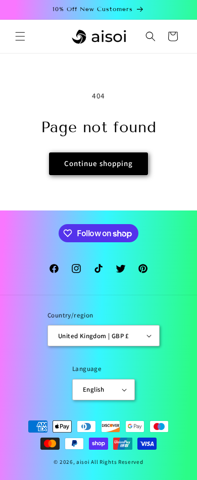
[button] (20, 36)
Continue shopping (98, 163)
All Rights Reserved (117, 461)
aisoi (83, 461)
